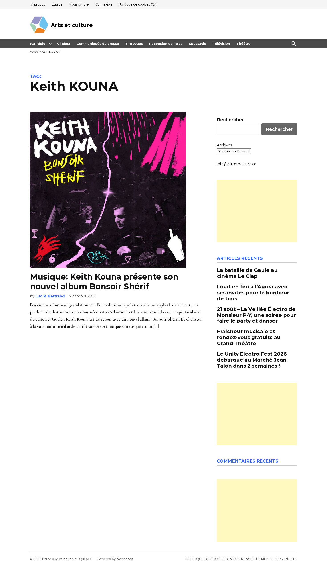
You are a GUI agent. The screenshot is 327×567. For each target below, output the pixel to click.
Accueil (34, 51)
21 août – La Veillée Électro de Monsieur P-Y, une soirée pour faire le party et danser (256, 315)
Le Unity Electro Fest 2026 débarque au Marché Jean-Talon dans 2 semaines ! (252, 360)
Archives (224, 145)
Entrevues (134, 44)
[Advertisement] (257, 211)
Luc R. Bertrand (50, 296)
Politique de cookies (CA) (138, 4)
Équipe (57, 4)
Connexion (103, 4)
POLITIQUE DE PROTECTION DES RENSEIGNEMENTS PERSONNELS (241, 559)
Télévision (221, 44)
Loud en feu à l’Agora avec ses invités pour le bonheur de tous (253, 292)
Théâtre (243, 44)
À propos (38, 4)
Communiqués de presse (98, 44)
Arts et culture (72, 25)
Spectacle (197, 44)
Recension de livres (165, 44)
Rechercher (230, 119)
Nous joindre (79, 4)
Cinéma (63, 44)
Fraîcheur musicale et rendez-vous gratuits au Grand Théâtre (249, 337)
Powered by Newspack (115, 559)
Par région (39, 44)
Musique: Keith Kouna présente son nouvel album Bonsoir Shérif (104, 281)
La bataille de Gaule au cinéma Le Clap (247, 273)
